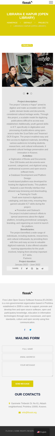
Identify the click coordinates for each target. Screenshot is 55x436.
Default (28, 23)
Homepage (12, 23)
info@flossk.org (29, 412)
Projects (43, 23)
